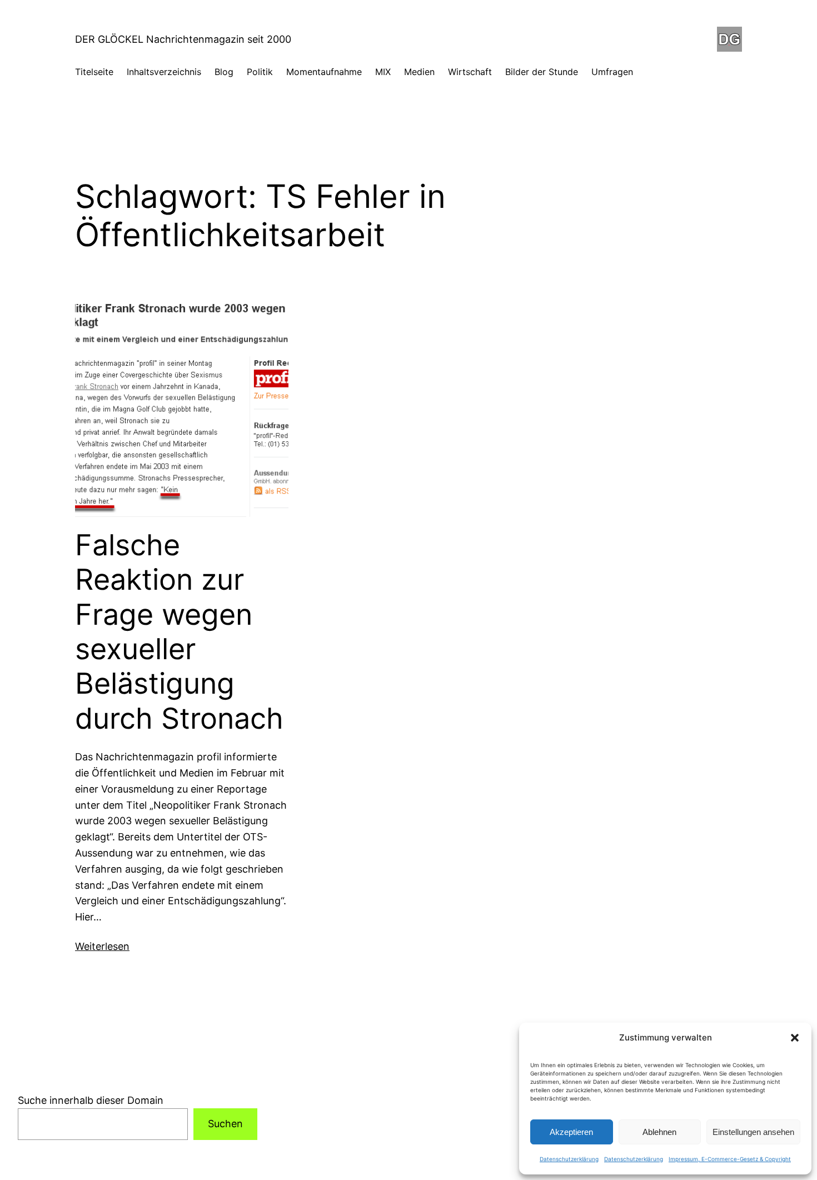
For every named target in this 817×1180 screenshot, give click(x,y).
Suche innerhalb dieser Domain (90, 1100)
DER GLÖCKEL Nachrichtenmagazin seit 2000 (183, 39)
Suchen (225, 1123)
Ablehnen (659, 1132)
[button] (794, 1037)
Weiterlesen (102, 946)
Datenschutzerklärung (569, 1159)
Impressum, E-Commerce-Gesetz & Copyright (730, 1159)
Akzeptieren (571, 1132)
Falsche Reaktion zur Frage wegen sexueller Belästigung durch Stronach (179, 632)
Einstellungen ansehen (753, 1132)
